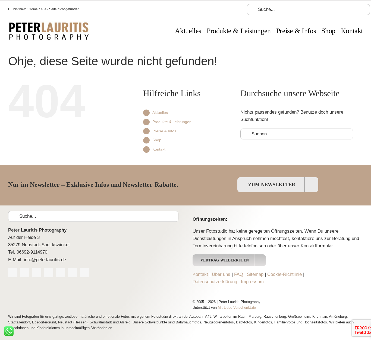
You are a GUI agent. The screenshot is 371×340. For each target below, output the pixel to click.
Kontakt (158, 149)
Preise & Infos (164, 131)
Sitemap (255, 274)
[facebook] (12, 272)
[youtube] (36, 272)
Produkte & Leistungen (171, 122)
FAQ (238, 274)
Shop (156, 140)
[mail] (84, 272)
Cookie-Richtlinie (284, 274)
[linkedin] (72, 272)
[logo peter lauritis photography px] (49, 23)
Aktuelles (160, 112)
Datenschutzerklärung (215, 281)
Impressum (252, 281)
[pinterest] (60, 272)
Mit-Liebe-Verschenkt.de (237, 307)
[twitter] (24, 272)
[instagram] (48, 272)
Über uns (221, 274)
